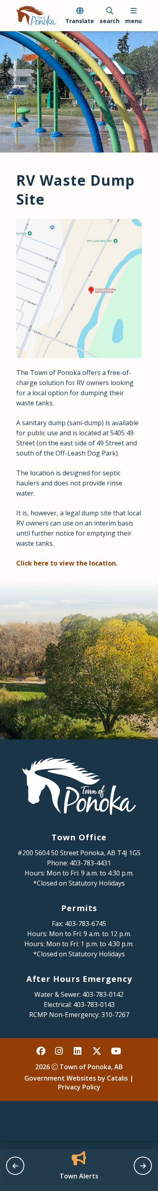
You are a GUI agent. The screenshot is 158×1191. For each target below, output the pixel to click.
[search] (110, 16)
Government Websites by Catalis (76, 1078)
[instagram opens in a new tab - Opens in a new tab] (60, 1051)
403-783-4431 (90, 862)
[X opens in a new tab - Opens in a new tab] (97, 1051)
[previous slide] (15, 1166)
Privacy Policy (79, 1087)
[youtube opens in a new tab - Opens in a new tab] (116, 1051)
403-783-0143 (94, 1004)
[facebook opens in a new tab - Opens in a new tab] (41, 1051)
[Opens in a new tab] (79, 288)
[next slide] (143, 1166)
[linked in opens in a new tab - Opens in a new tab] (78, 1051)
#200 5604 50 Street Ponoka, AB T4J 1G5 (79, 852)
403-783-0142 (103, 994)
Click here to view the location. (66, 563)
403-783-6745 (85, 923)
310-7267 (115, 1014)
